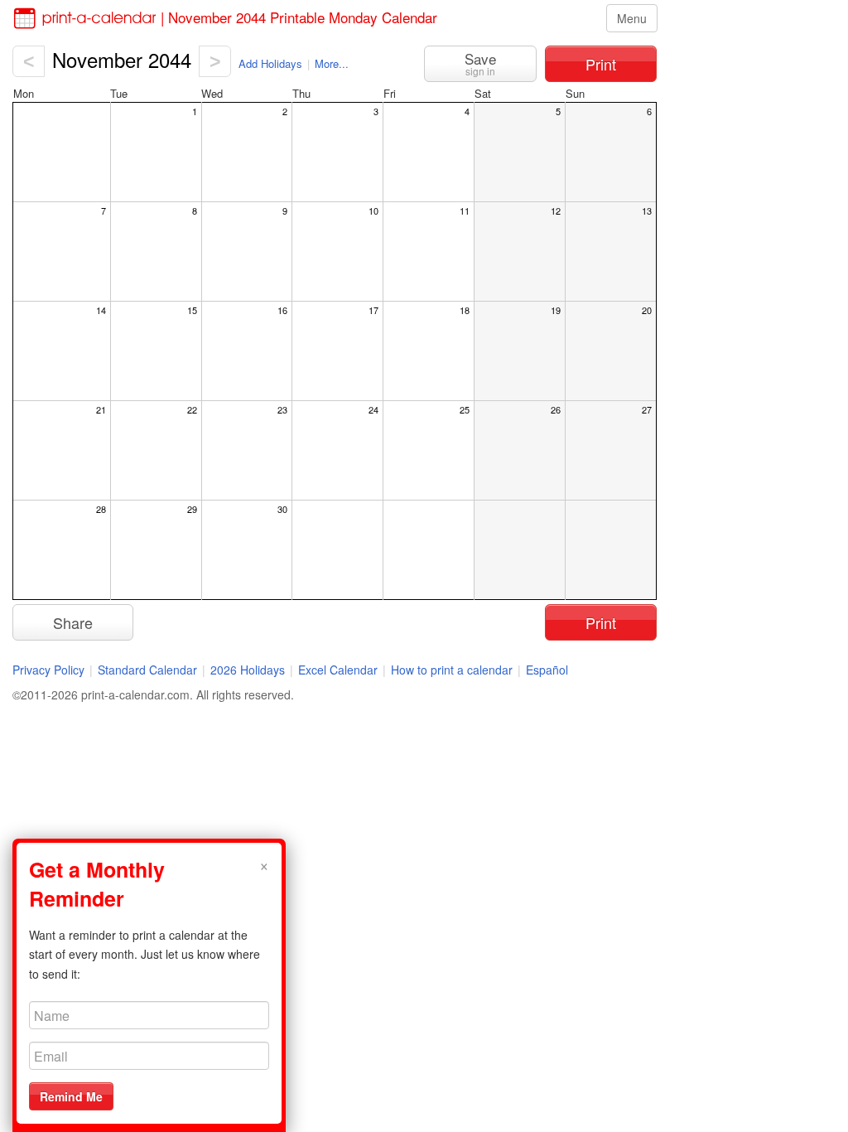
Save (480, 63)
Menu (632, 18)
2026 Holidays (247, 669)
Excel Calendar (339, 669)
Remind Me (71, 1096)
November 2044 (121, 59)
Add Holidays (270, 63)
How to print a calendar (452, 669)
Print (600, 64)
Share (73, 622)
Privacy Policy (48, 669)
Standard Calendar (147, 669)
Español (547, 669)
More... (332, 63)
